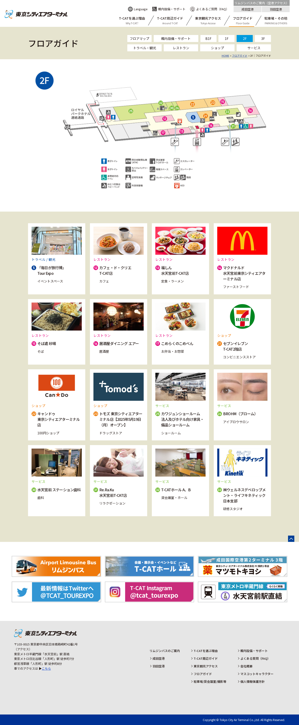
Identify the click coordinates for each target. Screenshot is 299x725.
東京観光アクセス (206, 666)
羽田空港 (276, 9)
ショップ (217, 47)
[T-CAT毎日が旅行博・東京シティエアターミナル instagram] (149, 599)
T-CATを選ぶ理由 (206, 650)
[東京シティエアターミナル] (36, 17)
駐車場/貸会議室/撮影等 (210, 681)
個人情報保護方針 (252, 681)
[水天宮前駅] (242, 599)
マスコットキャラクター (257, 674)
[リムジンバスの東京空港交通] (56, 574)
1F (226, 38)
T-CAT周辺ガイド (206, 658)
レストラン (181, 47)
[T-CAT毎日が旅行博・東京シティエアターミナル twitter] (56, 599)
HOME (225, 55)
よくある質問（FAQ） (255, 658)
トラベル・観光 (144, 47)
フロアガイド (239, 55)
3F (263, 38)
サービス (253, 47)
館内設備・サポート (176, 38)
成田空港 (248, 9)
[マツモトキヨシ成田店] (242, 574)
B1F (208, 38)
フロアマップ (139, 38)
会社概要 (246, 666)
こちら (46, 668)
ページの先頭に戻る (291, 539)
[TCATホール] (149, 574)
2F (245, 38)
